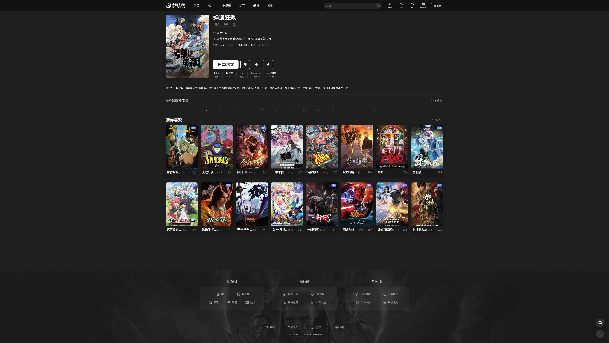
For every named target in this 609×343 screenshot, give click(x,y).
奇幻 (235, 24)
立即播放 (228, 64)
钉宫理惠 (249, 38)
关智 (268, 38)
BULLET (242, 45)
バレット (253, 45)
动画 (226, 24)
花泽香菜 (260, 38)
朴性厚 (223, 32)
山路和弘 (238, 38)
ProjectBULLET (228, 45)
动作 (217, 24)
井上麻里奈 (226, 38)
